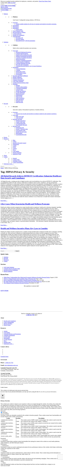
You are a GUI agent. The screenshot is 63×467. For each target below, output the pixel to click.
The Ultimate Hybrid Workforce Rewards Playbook (16, 283)
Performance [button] (4, 444)
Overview (15, 22)
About (5, 155)
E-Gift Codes (7, 336)
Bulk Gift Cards (20, 116)
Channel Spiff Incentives (22, 53)
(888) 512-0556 (11, 2)
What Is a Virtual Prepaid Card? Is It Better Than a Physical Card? (20, 278)
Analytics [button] (3, 450)
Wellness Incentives (21, 120)
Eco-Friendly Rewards (21, 125)
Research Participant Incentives (23, 52)
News (14, 150)
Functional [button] (3, 438)
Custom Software (17, 33)
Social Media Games (21, 73)
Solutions (6, 42)
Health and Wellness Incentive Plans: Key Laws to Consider (24, 228)
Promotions (15, 67)
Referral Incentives (20, 59)
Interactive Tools (17, 154)
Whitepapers (16, 144)
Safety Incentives (20, 98)
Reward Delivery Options (19, 32)
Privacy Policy (7, 325)
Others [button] (2, 461)
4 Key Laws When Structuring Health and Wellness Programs (25, 204)
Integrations (16, 28)
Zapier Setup (19, 29)
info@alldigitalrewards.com (11, 365)
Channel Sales (19, 89)
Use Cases (15, 50)
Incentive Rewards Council (19, 143)
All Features (16, 25)
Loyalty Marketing (20, 92)
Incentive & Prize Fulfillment (11, 270)
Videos (14, 141)
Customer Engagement (18, 80)
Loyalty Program (8, 339)
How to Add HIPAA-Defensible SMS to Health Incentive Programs (20, 280)
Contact (4, 5)
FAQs (14, 147)
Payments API (19, 38)
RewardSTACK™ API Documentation (25, 40)
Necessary (4, 412)
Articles (15, 148)
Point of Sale (19, 96)
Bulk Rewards (19, 102)
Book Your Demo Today (45, 1)
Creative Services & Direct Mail (20, 82)
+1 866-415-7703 (30, 315)
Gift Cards (15, 115)
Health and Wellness (21, 91)
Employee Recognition (21, 87)
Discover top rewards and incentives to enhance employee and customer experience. (36, 113)
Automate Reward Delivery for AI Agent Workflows (29, 66)
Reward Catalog (20, 39)
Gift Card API (19, 118)
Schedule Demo (4, 356)
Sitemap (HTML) (8, 323)
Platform (6, 14)
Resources (6, 138)
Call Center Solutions (18, 81)
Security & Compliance (18, 35)
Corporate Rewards (20, 123)
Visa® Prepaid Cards (18, 31)
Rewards (6, 103)
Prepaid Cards (19, 101)
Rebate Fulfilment (17, 77)
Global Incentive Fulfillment (23, 62)
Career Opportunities (18, 162)
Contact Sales (16, 159)
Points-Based (19, 95)
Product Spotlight (17, 152)
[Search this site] (9, 10)
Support (15, 158)
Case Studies (16, 151)
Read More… (4, 200)
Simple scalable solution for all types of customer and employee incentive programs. (36, 24)
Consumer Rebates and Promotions (12, 334)
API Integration (16, 36)
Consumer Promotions (21, 88)
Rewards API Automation (22, 64)
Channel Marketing (20, 68)
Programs (15, 84)
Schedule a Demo (17, 161)
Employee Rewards (17, 78)
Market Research (20, 94)
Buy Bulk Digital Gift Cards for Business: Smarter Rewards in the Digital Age (23, 281)
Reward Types (16, 126)
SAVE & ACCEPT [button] (5, 465)
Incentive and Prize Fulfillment (20, 75)
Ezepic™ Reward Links (22, 129)
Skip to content (4, 7)
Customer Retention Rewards (23, 63)
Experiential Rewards (21, 134)
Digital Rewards (20, 127)
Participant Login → (9, 164)
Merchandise (19, 133)
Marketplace (16, 26)
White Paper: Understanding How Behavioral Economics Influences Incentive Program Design (27, 277)
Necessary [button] (3, 411)
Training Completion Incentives (23, 60)
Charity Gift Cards (20, 122)
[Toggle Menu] (1, 11)
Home (2, 168)
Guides (14, 145)
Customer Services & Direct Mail (12, 268)
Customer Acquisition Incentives (24, 57)
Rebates (18, 85)
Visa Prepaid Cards (20, 130)
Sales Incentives (20, 99)
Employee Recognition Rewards (24, 55)
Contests (18, 70)
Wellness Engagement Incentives (24, 56)
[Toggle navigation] (10, 10)
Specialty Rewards (17, 119)
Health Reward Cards (21, 132)
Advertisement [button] (4, 455)
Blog (14, 140)
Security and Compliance (10, 321)
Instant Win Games (20, 71)
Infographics (7, 338)
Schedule (11, 5)
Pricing (5, 137)
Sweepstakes (19, 74)
